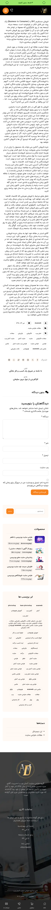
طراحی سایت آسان (19, 664)
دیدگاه (44, 416)
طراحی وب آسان (19, 679)
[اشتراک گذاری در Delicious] (18, 360)
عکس (7, 344)
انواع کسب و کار (18, 633)
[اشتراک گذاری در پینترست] (28, 360)
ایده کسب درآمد (18, 643)
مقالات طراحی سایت (34, 328)
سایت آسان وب (9, 339)
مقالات (37, 695)
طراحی (44, 344)
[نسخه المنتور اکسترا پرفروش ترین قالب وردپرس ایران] (44, 10)
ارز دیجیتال (37, 731)
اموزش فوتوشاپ (32, 633)
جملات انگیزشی (41, 339)
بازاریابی (20, 333)
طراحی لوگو (32, 679)
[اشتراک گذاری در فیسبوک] (37, 360)
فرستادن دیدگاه (39, 492)
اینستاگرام (34, 648)
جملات (12, 333)
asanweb (39, 606)
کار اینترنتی (15, 700)
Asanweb (38, 323)
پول (37, 700)
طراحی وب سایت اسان (20, 344)
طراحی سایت (35, 344)
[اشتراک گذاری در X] (32, 360)
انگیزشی (29, 333)
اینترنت (27, 24)
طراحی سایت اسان (16, 669)
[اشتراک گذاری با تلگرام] (9, 360)
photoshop (12, 606)
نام (46, 443)
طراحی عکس (16, 674)
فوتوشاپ (26, 349)
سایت (31, 339)
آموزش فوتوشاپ (16, 611)
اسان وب (38, 333)
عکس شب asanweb (39, 349)
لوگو (11, 689)
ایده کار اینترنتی (33, 643)
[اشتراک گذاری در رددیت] (23, 360)
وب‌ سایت (44, 467)
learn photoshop (26, 606)
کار (24, 700)
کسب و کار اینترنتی (25, 705)
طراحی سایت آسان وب (33, 669)
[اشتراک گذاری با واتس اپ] (14, 360)
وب (12, 695)
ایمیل (45, 455)
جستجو (10, 511)
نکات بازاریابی (15, 349)
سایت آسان (21, 339)
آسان (37, 611)
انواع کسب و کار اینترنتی (33, 638)
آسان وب (29, 611)
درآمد (22, 653)
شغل (23, 659)
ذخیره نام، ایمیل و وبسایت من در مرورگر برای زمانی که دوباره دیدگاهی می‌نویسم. (25, 484)
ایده (10, 638)
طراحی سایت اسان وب (32, 674)
